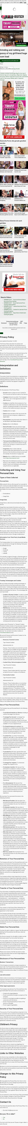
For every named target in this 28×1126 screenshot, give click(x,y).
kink (20, 76)
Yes (4, 1117)
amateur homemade (10, 73)
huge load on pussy (14, 76)
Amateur (2, 73)
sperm (16, 78)
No (3, 1119)
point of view (3, 78)
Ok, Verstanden (5, 8)
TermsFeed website (5, 632)
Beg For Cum (19, 73)
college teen (19, 75)
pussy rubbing (10, 78)
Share (1, 62)
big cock (6, 75)
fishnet (7, 76)
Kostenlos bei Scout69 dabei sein (10, 60)
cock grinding (12, 75)
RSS (21, 323)
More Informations (15, 8)
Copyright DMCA (13, 323)
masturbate (25, 76)
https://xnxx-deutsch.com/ (12, 458)
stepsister (20, 78)
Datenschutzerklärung (12, 321)
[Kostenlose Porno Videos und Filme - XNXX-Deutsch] (12, 16)
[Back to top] (25, 1123)
